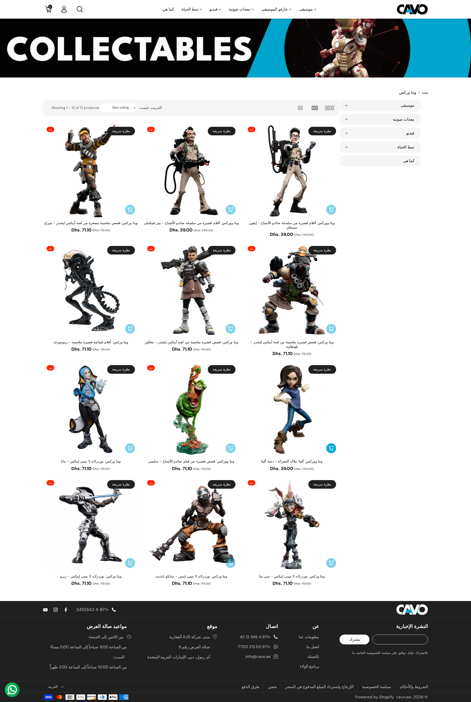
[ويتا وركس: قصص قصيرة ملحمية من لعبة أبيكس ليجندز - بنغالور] (191, 290)
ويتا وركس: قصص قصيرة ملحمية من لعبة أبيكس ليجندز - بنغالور (191, 342)
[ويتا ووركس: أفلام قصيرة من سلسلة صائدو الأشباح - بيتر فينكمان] (191, 171)
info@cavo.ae (258, 656)
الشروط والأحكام (414, 686)
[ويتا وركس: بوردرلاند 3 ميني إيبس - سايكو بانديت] (191, 524)
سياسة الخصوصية (376, 686)
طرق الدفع (250, 686)
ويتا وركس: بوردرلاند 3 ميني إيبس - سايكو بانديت (191, 576)
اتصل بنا (312, 646)
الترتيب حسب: (150, 107)
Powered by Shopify (374, 697)
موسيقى (306, 9)
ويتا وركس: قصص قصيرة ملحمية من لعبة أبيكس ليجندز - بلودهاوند (292, 344)
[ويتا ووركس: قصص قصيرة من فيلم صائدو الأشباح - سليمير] (191, 409)
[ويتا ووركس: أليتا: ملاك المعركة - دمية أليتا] (292, 409)
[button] (307, 9)
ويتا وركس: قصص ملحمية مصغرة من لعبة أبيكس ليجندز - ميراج (91, 223)
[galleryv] (314, 107)
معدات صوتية (239, 9)
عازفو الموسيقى (274, 9)
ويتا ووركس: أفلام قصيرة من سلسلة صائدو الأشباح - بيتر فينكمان (191, 223)
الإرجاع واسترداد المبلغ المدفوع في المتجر (319, 686)
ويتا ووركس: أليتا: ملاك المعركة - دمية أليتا (292, 461)
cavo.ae (403, 697)
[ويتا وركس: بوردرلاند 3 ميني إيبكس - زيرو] (91, 524)
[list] (300, 107)
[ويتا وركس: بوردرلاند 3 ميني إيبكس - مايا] (91, 409)
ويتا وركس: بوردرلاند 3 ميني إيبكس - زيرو (90, 576)
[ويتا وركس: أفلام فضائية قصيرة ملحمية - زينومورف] (91, 290)
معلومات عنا (309, 636)
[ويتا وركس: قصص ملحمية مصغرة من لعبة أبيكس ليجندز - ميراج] (91, 171)
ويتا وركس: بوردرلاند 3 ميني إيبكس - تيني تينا (292, 576)
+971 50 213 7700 (254, 646)
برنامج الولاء (309, 666)
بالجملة (313, 656)
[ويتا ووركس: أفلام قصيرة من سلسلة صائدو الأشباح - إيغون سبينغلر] (292, 171)
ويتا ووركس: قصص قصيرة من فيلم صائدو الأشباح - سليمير (191, 461)
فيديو (213, 9)
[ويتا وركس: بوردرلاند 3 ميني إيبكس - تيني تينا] (292, 524)
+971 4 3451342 (92, 610)
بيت (425, 92)
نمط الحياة (190, 9)
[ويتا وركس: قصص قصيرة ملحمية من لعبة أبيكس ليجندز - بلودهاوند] (292, 290)
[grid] (329, 107)
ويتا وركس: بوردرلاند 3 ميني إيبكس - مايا (91, 461)
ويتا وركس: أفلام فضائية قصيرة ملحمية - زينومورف (90, 342)
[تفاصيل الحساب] (64, 9)
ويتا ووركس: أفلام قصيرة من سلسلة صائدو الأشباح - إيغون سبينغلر (292, 225)
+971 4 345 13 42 (255, 636)
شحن (272, 686)
